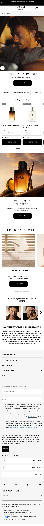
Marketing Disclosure (24, 439)
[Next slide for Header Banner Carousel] (42, 2)
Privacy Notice (31, 441)
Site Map (18, 510)
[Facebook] (4, 484)
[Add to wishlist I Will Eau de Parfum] (19, 104)
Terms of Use (22, 437)
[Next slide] (40, 126)
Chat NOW (37, 474)
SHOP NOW (22, 83)
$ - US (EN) (5, 495)
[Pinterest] (16, 484)
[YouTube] (39, 484)
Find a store (36, 460)
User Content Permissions (12, 512)
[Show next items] (41, 93)
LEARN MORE (18, 284)
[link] (36, 8)
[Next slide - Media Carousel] (40, 312)
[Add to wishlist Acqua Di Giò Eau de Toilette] (40, 104)
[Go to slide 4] (27, 291)
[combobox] (21, 13)
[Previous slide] (4, 126)
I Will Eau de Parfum (10, 125)
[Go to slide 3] (26, 148)
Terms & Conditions (9, 510)
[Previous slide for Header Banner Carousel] (1, 2)
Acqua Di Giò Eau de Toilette (31, 126)
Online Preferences (25, 512)
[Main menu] (41, 8)
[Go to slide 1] (18, 148)
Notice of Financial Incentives (11, 443)
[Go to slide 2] (22, 148)
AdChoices (4, 506)
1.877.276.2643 (36, 467)
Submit (5, 449)
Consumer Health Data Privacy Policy (15, 519)
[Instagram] (28, 484)
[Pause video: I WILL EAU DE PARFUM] (2, 68)
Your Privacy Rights (13, 516)
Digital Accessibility (10, 514)
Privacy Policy (16, 506)
